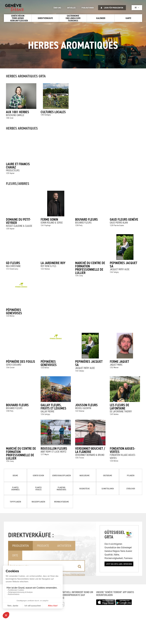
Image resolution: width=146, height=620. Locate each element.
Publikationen (88, 7)
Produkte (43, 546)
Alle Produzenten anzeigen (72, 574)
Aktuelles (71, 7)
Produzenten (20, 546)
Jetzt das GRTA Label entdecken (119, 564)
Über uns (57, 7)
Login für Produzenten (113, 7)
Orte (15, 555)
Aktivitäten (64, 546)
